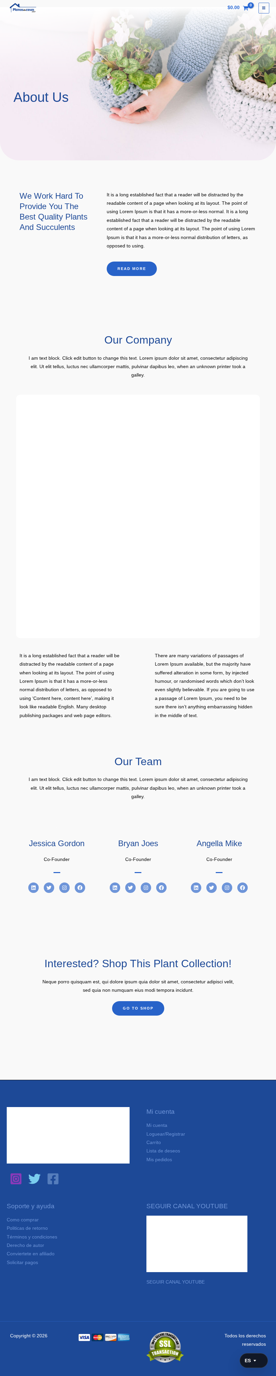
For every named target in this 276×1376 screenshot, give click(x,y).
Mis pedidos (159, 1159)
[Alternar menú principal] (263, 8)
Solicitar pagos (22, 1262)
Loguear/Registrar (165, 1134)
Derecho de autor (25, 1245)
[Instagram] (16, 1179)
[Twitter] (34, 1179)
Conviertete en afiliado (31, 1253)
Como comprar (23, 1219)
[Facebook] (53, 1179)
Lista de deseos (163, 1150)
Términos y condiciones (32, 1237)
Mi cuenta (156, 1125)
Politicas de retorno (27, 1228)
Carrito (153, 1142)
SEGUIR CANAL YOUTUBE (175, 1282)
